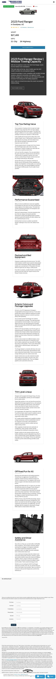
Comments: (11, 619)
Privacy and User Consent (12, 659)
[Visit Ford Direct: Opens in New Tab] (33, 675)
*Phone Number (10, 612)
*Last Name (11, 605)
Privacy (19, 674)
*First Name (11, 602)
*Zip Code (11, 615)
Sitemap (15, 674)
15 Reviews (23, 27)
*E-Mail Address (10, 608)
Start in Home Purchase (8, 6)
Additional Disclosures (24, 674)
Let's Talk (13, 624)
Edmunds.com (31, 27)
